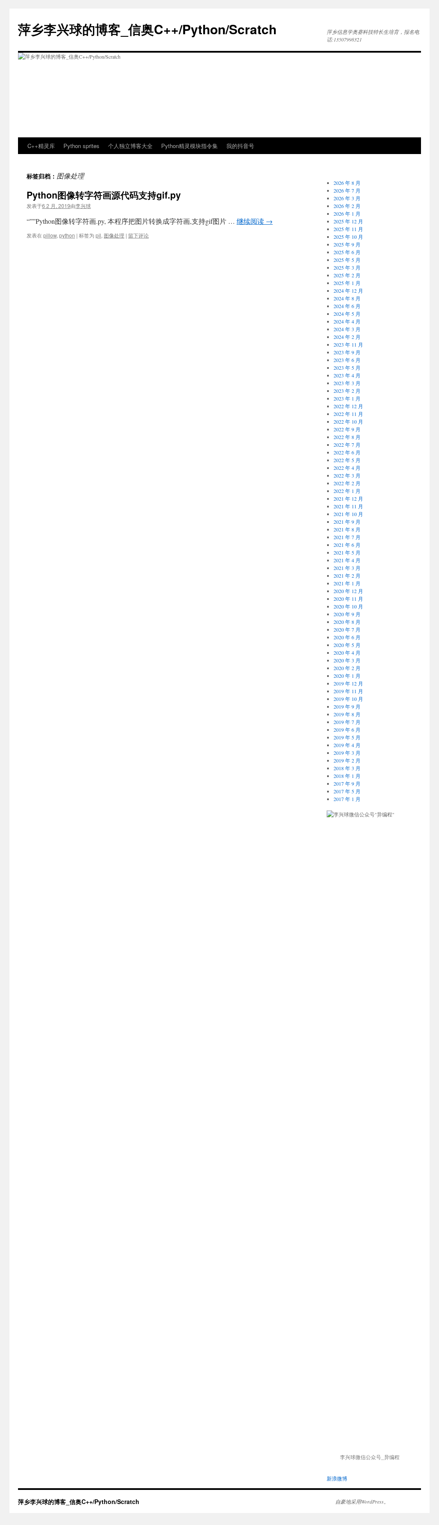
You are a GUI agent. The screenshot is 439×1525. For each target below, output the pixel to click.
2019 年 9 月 (347, 706)
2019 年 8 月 (347, 714)
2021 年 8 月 (347, 529)
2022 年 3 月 (347, 475)
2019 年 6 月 (347, 729)
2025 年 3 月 (347, 267)
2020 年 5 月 (347, 644)
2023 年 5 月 (347, 367)
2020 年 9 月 (347, 614)
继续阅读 (255, 221)
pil (98, 235)
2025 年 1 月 (347, 282)
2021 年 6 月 (347, 544)
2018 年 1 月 (347, 775)
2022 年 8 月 (347, 436)
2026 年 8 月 (347, 182)
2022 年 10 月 (348, 421)
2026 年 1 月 (347, 213)
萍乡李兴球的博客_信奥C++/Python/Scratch (147, 29)
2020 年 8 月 (347, 621)
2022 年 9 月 (347, 429)
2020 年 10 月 (348, 606)
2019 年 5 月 (347, 737)
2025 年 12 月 (348, 221)
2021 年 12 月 (348, 498)
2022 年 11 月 (348, 413)
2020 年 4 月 (347, 652)
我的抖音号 (240, 146)
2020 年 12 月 (348, 590)
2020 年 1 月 (347, 675)
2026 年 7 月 (347, 190)
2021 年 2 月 (347, 575)
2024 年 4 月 (347, 321)
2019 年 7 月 (347, 721)
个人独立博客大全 (130, 146)
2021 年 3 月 (347, 567)
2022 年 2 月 (347, 483)
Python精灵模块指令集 (189, 146)
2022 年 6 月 (347, 452)
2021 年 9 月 (347, 521)
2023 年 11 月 (348, 344)
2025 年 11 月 (348, 228)
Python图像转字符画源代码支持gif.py (104, 194)
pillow (50, 235)
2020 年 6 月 (347, 637)
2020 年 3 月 (347, 660)
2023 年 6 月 (347, 359)
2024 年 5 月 (347, 313)
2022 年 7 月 (347, 444)
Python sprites (81, 146)
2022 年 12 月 (348, 406)
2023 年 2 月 (347, 390)
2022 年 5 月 (347, 460)
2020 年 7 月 (347, 629)
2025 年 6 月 (347, 252)
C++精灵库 (41, 146)
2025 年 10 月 (348, 236)
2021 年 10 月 (348, 513)
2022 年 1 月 (347, 490)
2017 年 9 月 (347, 783)
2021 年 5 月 (347, 552)
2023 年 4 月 (347, 375)
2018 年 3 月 (347, 768)
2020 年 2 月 (347, 668)
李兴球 (83, 205)
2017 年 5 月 (347, 791)
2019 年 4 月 (347, 745)
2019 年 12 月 (348, 683)
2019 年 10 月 (348, 698)
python (67, 235)
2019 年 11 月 (348, 691)
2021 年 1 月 (347, 583)
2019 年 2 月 (347, 760)
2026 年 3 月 (347, 198)
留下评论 (138, 235)
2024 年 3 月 (347, 329)
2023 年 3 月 (347, 383)
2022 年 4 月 (347, 467)
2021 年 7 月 (347, 537)
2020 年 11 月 (348, 598)
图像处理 (114, 235)
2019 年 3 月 (347, 752)
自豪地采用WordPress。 (362, 1501)
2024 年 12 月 (348, 290)
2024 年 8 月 (347, 298)
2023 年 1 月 (347, 398)
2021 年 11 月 (348, 506)
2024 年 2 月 (347, 336)
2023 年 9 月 (347, 352)
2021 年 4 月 (347, 560)
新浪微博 (337, 1478)
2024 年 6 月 (347, 306)
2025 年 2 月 (347, 275)
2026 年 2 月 (347, 205)
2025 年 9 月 (347, 244)
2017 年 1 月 (347, 798)
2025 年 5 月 (347, 259)
